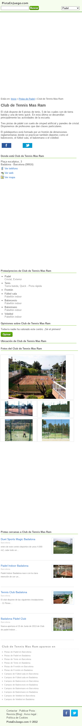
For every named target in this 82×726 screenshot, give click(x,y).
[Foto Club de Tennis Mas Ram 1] (19, 409)
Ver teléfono (11, 168)
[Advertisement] (41, 56)
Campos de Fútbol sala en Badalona (21, 677)
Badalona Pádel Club (13, 618)
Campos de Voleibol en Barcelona (19, 696)
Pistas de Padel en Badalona (17, 655)
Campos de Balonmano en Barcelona (21, 688)
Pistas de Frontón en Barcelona (18, 666)
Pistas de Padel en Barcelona (17, 652)
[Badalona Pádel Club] (63, 624)
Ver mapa (10, 177)
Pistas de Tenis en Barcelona (17, 659)
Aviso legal (30, 714)
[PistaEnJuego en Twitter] (74, 713)
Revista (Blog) (14, 714)
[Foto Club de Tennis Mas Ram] (37, 377)
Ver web (9, 172)
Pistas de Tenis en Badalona (17, 663)
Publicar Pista (27, 710)
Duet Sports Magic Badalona (18, 539)
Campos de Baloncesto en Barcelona (21, 681)
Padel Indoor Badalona (14, 565)
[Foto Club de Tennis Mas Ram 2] (56, 409)
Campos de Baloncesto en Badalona (21, 685)
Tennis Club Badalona (14, 592)
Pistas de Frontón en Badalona (18, 670)
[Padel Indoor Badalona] (63, 571)
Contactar (11, 710)
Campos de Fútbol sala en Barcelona (21, 674)
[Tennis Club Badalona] (63, 597)
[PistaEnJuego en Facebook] (66, 713)
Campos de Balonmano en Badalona (21, 692)
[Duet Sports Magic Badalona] (63, 546)
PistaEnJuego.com (17, 721)
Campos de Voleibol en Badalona (19, 699)
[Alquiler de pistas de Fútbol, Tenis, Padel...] (15, 4)
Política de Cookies (17, 717)
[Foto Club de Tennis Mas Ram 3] (19, 430)
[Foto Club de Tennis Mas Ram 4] (56, 430)
